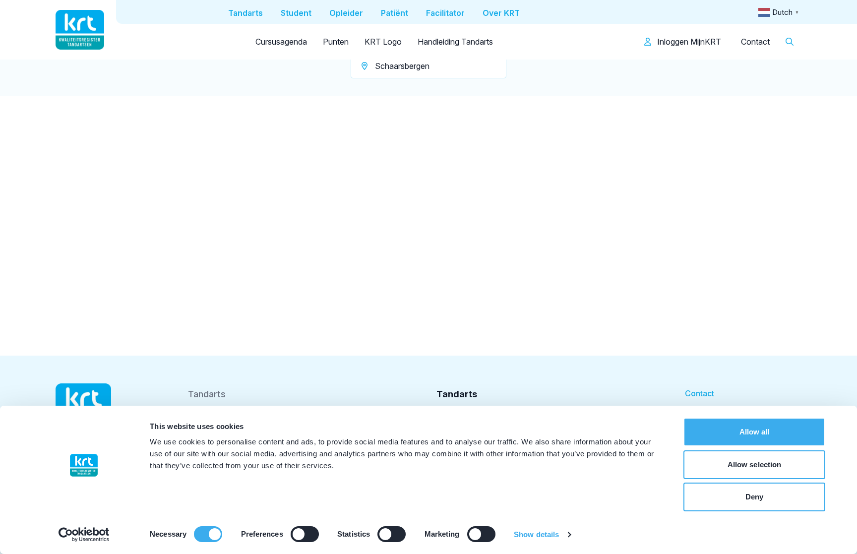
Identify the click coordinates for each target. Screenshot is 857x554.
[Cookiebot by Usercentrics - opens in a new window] (84, 534)
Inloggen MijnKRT (688, 42)
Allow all (754, 432)
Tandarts (207, 394)
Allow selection (755, 464)
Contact (755, 42)
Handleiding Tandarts (455, 42)
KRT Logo (383, 42)
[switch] (305, 534)
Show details (536, 534)
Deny (754, 496)
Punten (336, 42)
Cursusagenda (281, 42)
